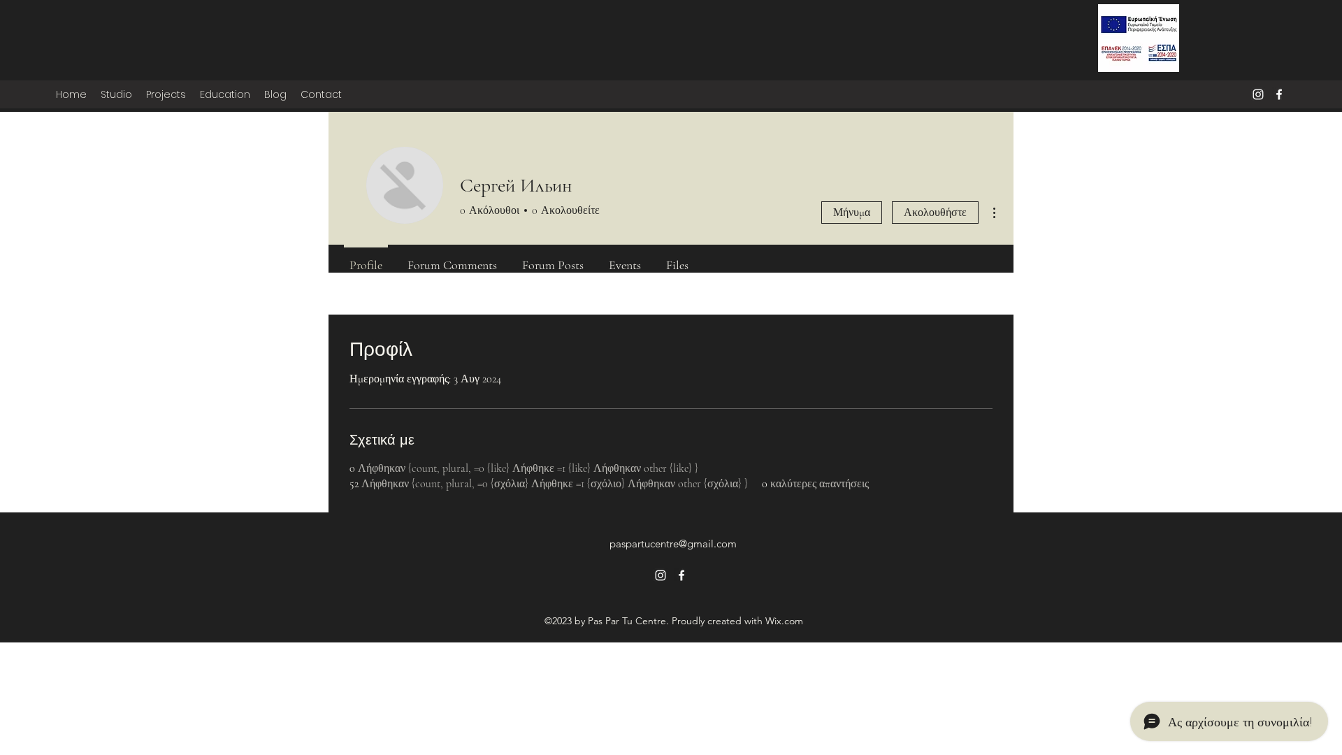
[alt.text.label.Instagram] (1258, 94)
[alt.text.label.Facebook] (1279, 94)
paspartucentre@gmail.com (673, 543)
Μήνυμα (851, 213)
